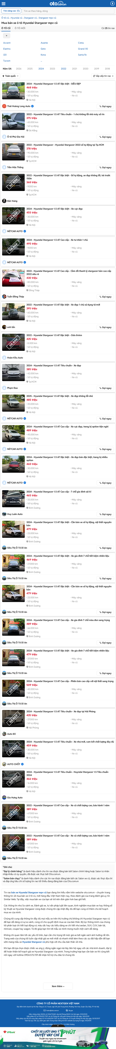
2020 (85, 68)
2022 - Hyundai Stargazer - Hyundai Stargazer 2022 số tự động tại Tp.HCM (65, 144)
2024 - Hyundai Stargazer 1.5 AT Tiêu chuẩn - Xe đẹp (53, 365)
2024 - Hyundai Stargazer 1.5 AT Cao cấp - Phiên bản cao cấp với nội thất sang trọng (70, 681)
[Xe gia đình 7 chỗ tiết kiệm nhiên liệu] (13, 562)
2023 (52, 68)
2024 (41, 68)
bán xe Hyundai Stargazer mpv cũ (29, 892)
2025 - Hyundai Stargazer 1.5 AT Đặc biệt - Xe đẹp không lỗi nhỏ (59, 396)
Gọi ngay (106, 106)
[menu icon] (3, 4)
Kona (43, 54)
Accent (6, 42)
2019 (96, 68)
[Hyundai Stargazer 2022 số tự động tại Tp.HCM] (13, 151)
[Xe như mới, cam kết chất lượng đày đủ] (13, 748)
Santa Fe (82, 54)
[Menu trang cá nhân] (112, 3)
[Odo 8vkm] (13, 342)
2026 (18, 68)
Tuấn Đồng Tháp (15, 296)
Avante (44, 42)
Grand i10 (83, 48)
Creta (81, 42)
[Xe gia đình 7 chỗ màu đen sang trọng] (13, 627)
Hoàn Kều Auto (15, 357)
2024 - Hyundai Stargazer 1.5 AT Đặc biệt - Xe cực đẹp (54, 208)
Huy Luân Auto (14, 514)
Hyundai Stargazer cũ (33, 941)
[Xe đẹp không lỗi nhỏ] (13, 403)
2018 (107, 68)
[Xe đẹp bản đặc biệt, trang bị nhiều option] (13, 464)
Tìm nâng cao (9, 11)
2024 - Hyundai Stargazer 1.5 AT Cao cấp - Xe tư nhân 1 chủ (57, 239)
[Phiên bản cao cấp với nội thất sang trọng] (13, 688)
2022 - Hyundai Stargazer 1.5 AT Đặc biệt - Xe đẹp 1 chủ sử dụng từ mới (63, 304)
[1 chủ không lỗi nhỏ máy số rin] (13, 121)
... (41, 60)
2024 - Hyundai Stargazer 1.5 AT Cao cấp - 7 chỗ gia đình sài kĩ (58, 491)
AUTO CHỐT (13, 764)
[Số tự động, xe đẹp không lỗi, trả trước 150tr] (13, 182)
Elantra (6, 48)
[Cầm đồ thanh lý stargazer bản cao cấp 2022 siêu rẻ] (13, 278)
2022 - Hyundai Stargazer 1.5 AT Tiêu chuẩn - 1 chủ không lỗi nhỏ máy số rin (65, 114)
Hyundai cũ (16, 17)
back (6, 35)
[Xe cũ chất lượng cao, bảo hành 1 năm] (13, 812)
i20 (5, 54)
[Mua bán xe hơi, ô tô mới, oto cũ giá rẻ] (58, 3)
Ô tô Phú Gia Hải (15, 136)
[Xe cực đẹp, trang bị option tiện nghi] (13, 433)
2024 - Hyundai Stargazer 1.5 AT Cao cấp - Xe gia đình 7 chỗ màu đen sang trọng (68, 620)
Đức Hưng (12, 200)
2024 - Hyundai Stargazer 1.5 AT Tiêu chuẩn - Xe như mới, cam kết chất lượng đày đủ (70, 741)
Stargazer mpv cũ (47, 17)
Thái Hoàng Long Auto (18, 106)
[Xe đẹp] (13, 372)
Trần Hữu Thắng (15, 167)
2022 (63, 68)
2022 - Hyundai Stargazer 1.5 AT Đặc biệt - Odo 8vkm (54, 335)
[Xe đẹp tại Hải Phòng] (13, 718)
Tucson (6, 60)
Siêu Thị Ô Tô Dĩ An (17, 547)
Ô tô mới (20, 28)
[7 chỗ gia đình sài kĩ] (13, 498)
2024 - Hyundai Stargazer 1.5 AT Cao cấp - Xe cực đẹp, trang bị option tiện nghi (67, 426)
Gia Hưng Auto (14, 797)
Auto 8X (11, 733)
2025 (30, 68)
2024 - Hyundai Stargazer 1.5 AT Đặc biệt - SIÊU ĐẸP (53, 83)
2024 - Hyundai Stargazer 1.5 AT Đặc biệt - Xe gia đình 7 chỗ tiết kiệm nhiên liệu (67, 555)
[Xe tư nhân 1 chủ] (13, 246)
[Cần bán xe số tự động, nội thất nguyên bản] (13, 529)
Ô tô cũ (5, 17)
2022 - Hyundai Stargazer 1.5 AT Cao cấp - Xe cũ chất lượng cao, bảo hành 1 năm (67, 805)
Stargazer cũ (30, 17)
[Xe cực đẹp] (13, 215)
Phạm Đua (12, 387)
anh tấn (11, 327)
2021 (74, 68)
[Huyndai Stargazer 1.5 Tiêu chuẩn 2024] (13, 779)
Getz (43, 48)
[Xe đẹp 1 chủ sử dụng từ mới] (13, 311)
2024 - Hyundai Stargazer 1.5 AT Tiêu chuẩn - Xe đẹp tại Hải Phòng (60, 711)
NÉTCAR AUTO (15, 231)
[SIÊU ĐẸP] (13, 90)
